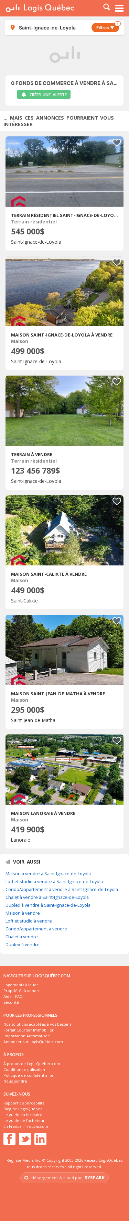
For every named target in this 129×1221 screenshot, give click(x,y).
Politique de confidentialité (28, 1075)
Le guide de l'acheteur (24, 1120)
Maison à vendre (23, 913)
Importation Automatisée (26, 1035)
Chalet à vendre (22, 936)
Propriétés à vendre (22, 990)
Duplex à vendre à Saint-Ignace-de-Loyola (48, 905)
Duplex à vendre (23, 944)
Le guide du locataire (22, 1114)
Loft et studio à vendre (29, 921)
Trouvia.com (36, 1126)
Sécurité (11, 1002)
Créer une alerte (48, 95)
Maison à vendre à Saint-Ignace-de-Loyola (48, 873)
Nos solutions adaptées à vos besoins (37, 1024)
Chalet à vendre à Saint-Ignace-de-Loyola (47, 897)
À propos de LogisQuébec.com (31, 1063)
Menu (119, 8)
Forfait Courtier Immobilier (28, 1030)
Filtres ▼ (107, 26)
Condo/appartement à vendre (36, 929)
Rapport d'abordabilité (24, 1103)
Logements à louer (20, 984)
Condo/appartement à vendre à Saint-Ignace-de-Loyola (62, 889)
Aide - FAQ (13, 996)
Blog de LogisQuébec (22, 1108)
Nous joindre (15, 1081)
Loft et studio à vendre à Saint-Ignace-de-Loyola (54, 881)
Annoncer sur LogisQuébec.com (33, 1041)
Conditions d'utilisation (24, 1069)
